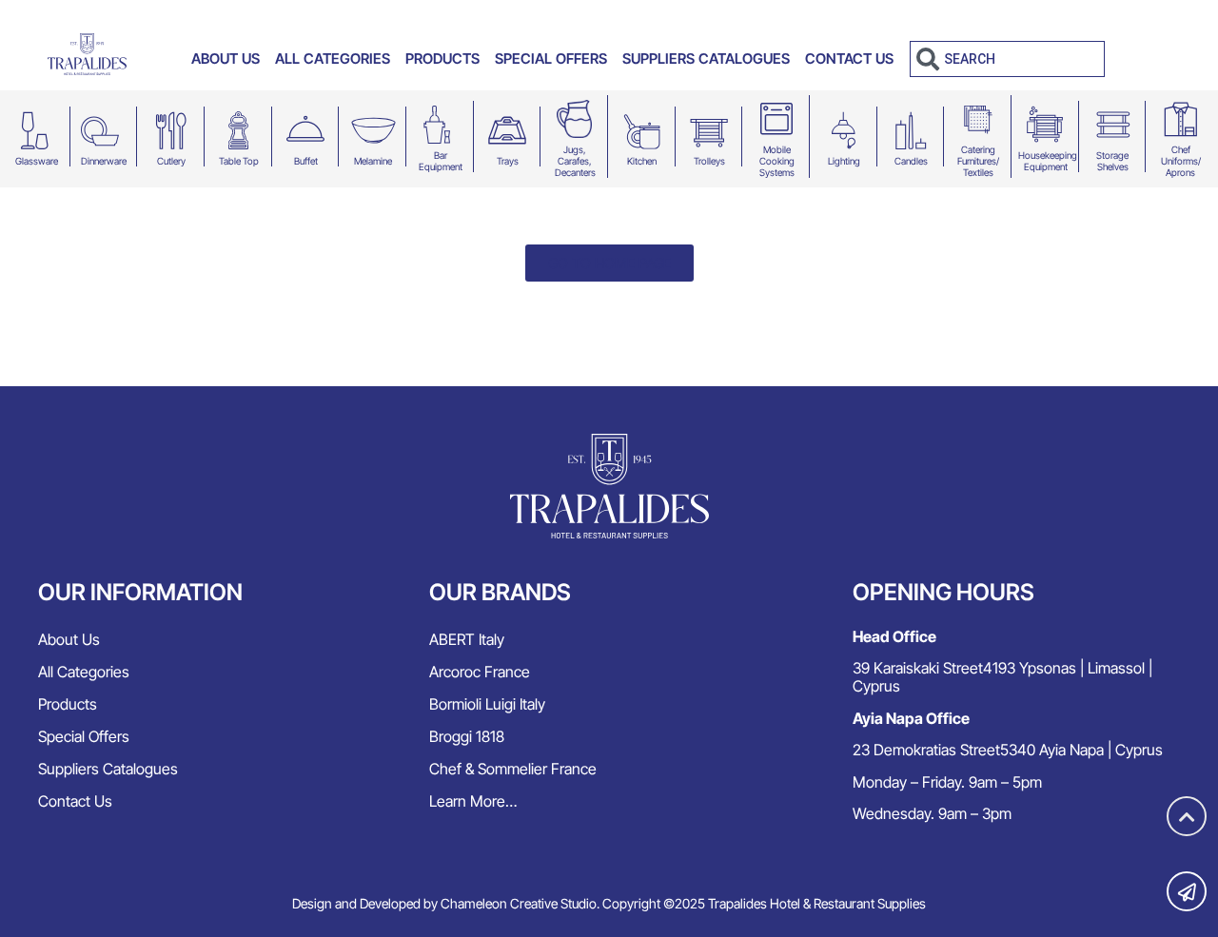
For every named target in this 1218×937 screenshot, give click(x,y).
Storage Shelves (1112, 160)
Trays (508, 160)
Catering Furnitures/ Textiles (978, 161)
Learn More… (473, 800)
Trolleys (709, 160)
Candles (911, 160)
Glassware (36, 160)
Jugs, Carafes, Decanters (575, 161)
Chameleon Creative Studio (519, 903)
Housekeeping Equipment (1047, 160)
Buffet (306, 160)
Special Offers (551, 58)
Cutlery (171, 160)
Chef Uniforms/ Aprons (1181, 161)
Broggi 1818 (466, 736)
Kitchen (642, 160)
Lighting (844, 160)
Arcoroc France (479, 671)
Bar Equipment (440, 160)
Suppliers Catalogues (706, 58)
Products (442, 58)
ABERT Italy (466, 639)
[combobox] (1007, 59)
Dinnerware (104, 160)
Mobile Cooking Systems (777, 161)
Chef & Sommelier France (513, 768)
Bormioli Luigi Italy (487, 703)
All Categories (332, 58)
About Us (225, 58)
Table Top (239, 160)
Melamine (373, 160)
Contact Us (849, 58)
